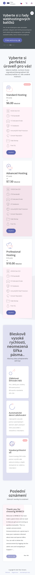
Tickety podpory (10, 43)
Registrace (15, 572)
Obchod (7, 572)
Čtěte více (10, 556)
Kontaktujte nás (25, 572)
